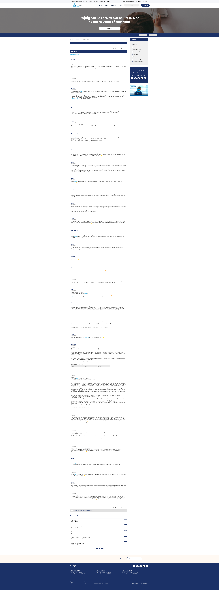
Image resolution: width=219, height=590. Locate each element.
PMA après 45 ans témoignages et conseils (80, 526)
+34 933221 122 (85, 1)
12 (125, 48)
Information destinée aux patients (139, 51)
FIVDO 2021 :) (74, 520)
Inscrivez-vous (84, 510)
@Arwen (77, 463)
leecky (73, 59)
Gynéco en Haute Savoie (76, 531)
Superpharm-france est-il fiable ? (77, 543)
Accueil (100, 5)
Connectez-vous (77, 510)
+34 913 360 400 (95, 1)
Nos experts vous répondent (137, 59)
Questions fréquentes (136, 49)
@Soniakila (76, 235)
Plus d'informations (73, 576)
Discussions (109, 28)
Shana (72, 458)
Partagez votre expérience (137, 61)
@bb (72, 289)
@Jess (81, 91)
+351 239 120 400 (106, 1)
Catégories (113, 5)
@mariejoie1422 (75, 98)
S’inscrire (143, 35)
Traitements (135, 56)
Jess (72, 121)
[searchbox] (131, 5)
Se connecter (152, 35)
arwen (72, 77)
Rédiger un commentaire (74, 54)
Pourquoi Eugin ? (135, 54)
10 (122, 48)
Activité (106, 5)
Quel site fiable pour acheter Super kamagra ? (80, 537)
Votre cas (134, 44)
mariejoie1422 (74, 107)
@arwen (81, 62)
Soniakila (73, 344)
